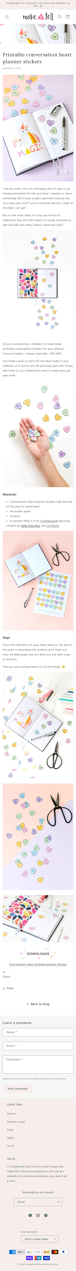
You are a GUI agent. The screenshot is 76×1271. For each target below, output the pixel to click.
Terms (10, 1145)
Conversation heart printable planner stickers (38, 964)
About (10, 1137)
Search (11, 1113)
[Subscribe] (58, 1202)
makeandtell (32, 1264)
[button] (7, 17)
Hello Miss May (30, 525)
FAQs (10, 1129)
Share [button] (10, 988)
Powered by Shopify (48, 1264)
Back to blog (40, 1004)
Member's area (16, 1121)
